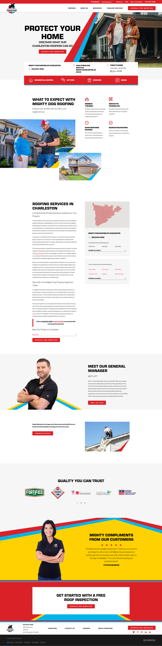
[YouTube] (150, 632)
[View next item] (85, 503)
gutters (37, 253)
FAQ (126, 2)
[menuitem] (71, 8)
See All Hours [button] (116, 71)
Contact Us (70, 628)
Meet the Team (97, 403)
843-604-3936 (150, 2)
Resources (97, 8)
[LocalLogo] (11, 8)
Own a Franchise (137, 2)
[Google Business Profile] (134, 632)
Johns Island (105, 269)
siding (42, 253)
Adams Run (118, 269)
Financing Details (42, 433)
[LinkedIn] (146, 632)
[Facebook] (138, 632)
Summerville (91, 269)
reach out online (59, 321)
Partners (120, 2)
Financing (52, 628)
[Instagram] (142, 632)
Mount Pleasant (119, 274)
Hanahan (104, 274)
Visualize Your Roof (115, 8)
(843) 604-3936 (37, 69)
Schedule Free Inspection (142, 8)
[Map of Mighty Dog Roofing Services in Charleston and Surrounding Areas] (107, 214)
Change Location (107, 2)
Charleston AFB (92, 274)
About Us (84, 8)
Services (71, 8)
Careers (86, 628)
